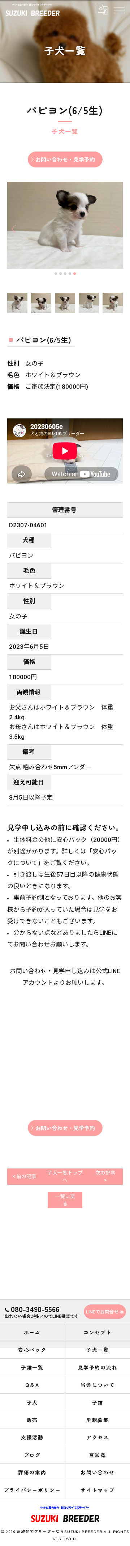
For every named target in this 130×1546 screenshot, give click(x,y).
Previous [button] (14, 228)
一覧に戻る (65, 1199)
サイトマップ (98, 1490)
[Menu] (118, 10)
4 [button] (70, 273)
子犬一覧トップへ (65, 1176)
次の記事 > (105, 1176)
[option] (65, 225)
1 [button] (56, 273)
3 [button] (65, 273)
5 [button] (74, 273)
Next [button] (115, 228)
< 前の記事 (24, 1176)
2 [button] (60, 273)
